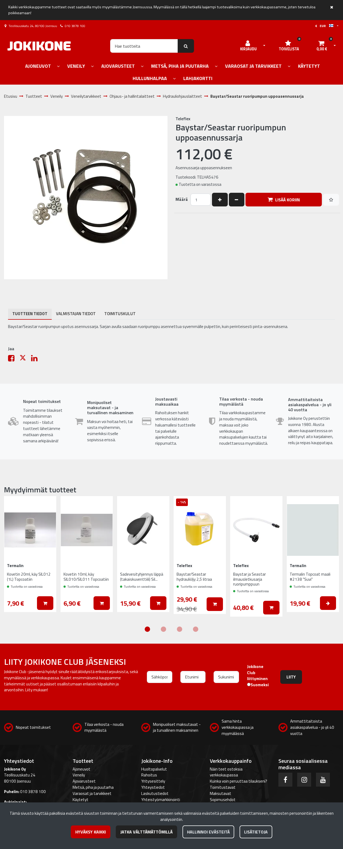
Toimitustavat (223, 787)
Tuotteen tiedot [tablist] (29, 314)
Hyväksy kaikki (90, 832)
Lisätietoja (256, 832)
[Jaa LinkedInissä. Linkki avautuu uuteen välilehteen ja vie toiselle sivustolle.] (36, 359)
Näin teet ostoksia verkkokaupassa (226, 772)
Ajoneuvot (81, 769)
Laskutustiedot (155, 793)
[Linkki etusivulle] (39, 45)
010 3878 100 (75, 25)
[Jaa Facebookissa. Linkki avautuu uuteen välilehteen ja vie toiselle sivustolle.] (14, 359)
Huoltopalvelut (154, 769)
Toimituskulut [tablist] (120, 314)
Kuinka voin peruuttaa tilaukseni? (238, 781)
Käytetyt (80, 800)
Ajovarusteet (84, 781)
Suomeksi (260, 685)
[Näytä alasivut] (58, 66)
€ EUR (322, 25)
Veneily (79, 775)
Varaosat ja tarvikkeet (92, 793)
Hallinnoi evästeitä (208, 832)
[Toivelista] (331, 200)
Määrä (182, 199)
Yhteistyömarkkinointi (160, 800)
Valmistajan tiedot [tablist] (76, 314)
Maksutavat (220, 793)
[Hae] (186, 45)
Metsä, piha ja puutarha (93, 787)
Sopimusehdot (223, 800)
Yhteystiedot (153, 787)
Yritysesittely (153, 781)
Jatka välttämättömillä (146, 832)
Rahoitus (149, 775)
